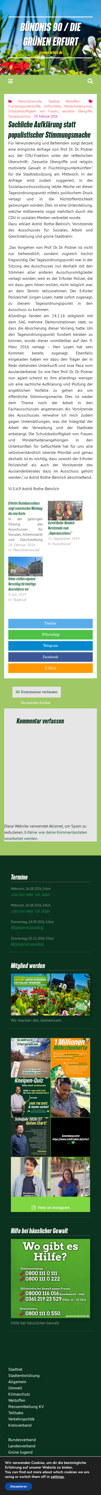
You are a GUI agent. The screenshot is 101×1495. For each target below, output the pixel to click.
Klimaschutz (19, 1394)
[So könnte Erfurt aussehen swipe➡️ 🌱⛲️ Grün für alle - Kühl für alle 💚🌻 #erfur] (31, 1058)
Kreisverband (20, 1425)
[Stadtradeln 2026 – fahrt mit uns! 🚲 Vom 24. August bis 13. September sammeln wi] (31, 1177)
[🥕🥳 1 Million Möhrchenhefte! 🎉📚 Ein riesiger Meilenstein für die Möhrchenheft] (70, 1058)
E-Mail (50, 668)
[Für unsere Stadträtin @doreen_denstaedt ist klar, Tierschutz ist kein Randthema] (70, 1097)
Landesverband (21, 1445)
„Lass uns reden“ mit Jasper (30, 894)
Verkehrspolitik (21, 1418)
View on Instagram (54, 1207)
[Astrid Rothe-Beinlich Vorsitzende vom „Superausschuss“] (65, 510)
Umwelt (15, 1387)
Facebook (50, 657)
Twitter (50, 623)
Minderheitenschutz (78, 106)
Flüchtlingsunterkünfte (24, 106)
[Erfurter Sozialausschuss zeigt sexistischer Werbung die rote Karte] (28, 527)
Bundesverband (22, 1439)
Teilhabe (15, 1412)
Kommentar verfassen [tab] (39, 692)
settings (57, 1477)
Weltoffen (73, 101)
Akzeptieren (18, 1486)
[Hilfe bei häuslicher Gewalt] (50, 1316)
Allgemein (17, 1381)
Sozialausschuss (19, 116)
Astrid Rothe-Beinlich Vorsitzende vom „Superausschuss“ (61, 528)
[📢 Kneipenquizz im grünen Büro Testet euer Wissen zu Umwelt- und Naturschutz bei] (31, 1097)
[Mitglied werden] (50, 1014)
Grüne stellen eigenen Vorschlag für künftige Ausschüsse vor (22, 584)
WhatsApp (51, 634)
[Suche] (90, 81)
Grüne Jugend (20, 1452)
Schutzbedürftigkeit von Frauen (33, 111)
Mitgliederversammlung (27, 927)
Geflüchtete (52, 106)
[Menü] (10, 81)
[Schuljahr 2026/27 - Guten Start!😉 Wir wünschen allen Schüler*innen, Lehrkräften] (31, 1137)
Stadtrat (53, 101)
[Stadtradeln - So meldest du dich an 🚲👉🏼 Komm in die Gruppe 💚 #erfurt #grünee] (70, 1137)
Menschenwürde (30, 101)
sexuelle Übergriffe (77, 111)
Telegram (50, 646)
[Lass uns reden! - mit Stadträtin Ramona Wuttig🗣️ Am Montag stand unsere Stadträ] (70, 1177)
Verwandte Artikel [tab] (36, 703)
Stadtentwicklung (24, 1375)
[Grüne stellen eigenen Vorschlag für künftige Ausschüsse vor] (25, 566)
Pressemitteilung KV (26, 1406)
